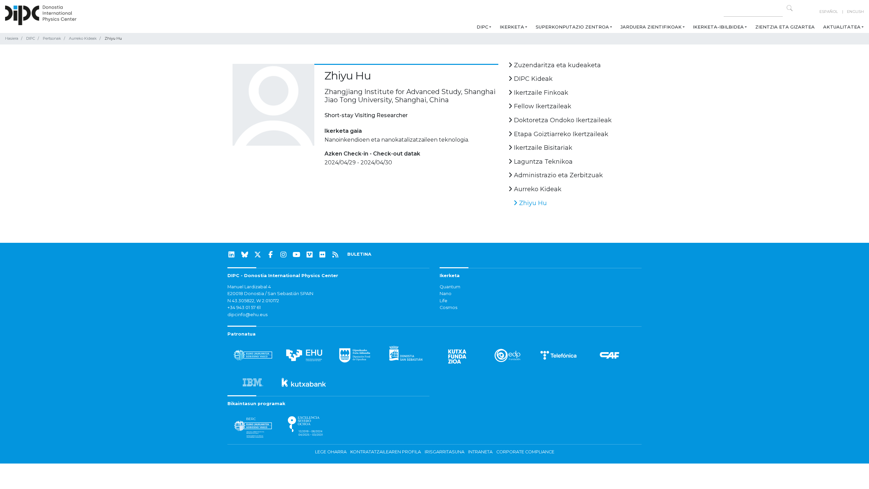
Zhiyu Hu (532, 203)
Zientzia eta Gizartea (785, 27)
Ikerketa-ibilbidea (718, 27)
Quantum (450, 286)
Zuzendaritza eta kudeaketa (556, 65)
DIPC (482, 27)
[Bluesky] (245, 255)
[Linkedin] (231, 255)
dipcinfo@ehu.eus (247, 314)
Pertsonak (52, 38)
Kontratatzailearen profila (385, 451)
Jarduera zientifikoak (651, 27)
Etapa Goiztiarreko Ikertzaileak (560, 134)
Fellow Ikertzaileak (541, 106)
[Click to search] (789, 8)
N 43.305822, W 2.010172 (253, 300)
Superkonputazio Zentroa (572, 27)
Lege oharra (331, 451)
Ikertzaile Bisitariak (542, 147)
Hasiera (11, 38)
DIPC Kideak (532, 79)
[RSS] (335, 255)
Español (828, 11)
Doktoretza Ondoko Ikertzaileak (562, 120)
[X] (258, 255)
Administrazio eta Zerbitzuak (557, 175)
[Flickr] (322, 255)
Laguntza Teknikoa (542, 161)
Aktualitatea (842, 27)
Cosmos (448, 307)
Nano (445, 293)
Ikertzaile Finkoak (540, 92)
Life (443, 300)
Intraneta (480, 451)
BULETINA (359, 254)
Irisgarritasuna (444, 451)
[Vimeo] (309, 255)
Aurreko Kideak (83, 38)
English (855, 11)
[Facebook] (270, 255)
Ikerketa (512, 27)
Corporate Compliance (525, 451)
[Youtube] (297, 255)
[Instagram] (283, 255)
